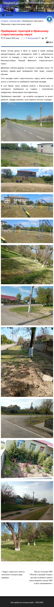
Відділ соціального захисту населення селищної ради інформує (13, 574)
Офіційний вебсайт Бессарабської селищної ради (28, 4)
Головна (4, 21)
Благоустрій (15, 21)
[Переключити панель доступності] (49, 19)
